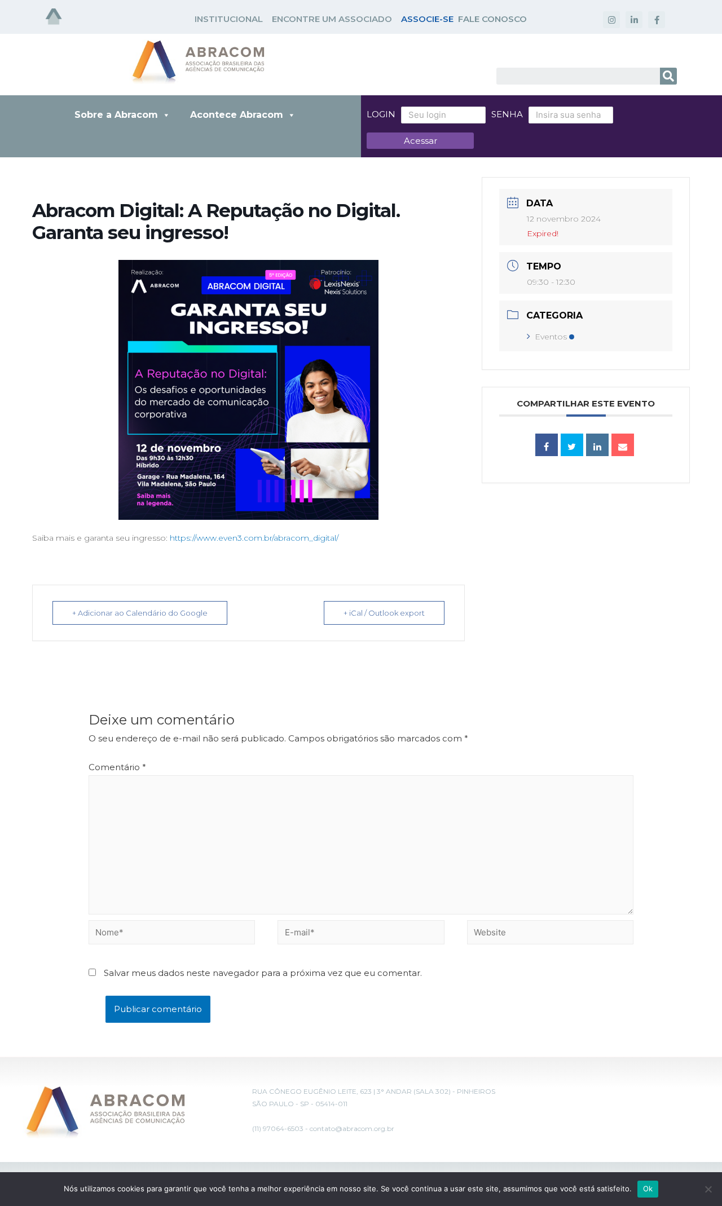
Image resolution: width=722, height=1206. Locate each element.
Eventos (551, 337)
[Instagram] (611, 19)
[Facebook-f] (656, 19)
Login (381, 114)
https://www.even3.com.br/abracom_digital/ (254, 538)
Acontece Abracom (236, 114)
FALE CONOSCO (492, 19)
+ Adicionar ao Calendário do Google (140, 612)
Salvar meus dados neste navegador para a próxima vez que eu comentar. (263, 973)
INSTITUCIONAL (229, 19)
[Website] (550, 934)
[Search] (668, 76)
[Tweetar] (572, 445)
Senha (507, 114)
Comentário (117, 767)
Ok (648, 1188)
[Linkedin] (597, 445)
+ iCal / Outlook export (384, 612)
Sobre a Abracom (116, 114)
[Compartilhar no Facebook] (546, 445)
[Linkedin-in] (634, 19)
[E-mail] (622, 445)
